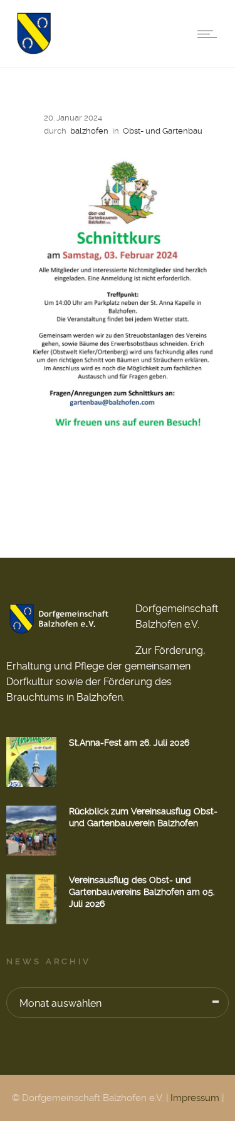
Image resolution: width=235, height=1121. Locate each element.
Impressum (194, 1098)
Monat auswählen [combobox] (60, 1003)
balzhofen (89, 131)
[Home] (34, 51)
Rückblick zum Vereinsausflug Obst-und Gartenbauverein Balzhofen (143, 817)
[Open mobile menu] (209, 33)
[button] (22, 1098)
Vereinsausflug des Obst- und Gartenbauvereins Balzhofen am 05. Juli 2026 (142, 892)
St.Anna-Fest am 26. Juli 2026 (129, 743)
